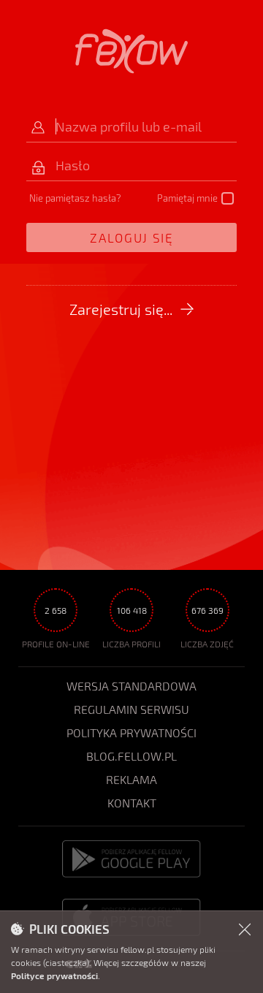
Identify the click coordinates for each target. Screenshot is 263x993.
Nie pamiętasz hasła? (75, 198)
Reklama (131, 779)
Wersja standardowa (131, 686)
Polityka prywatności (131, 732)
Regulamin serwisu (131, 709)
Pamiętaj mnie (187, 198)
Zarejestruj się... (120, 309)
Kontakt (131, 803)
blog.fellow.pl (131, 756)
